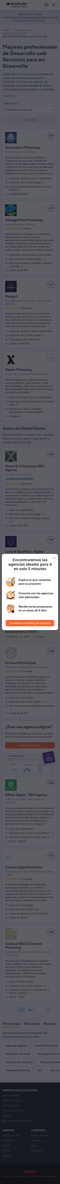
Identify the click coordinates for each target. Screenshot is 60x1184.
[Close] (54, 558)
